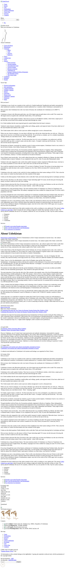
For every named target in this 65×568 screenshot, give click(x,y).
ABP (12, 558)
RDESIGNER (12, 560)
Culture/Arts (7, 58)
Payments (6, 542)
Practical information (9, 85)
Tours (5, 4)
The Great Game (11, 75)
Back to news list (5, 307)
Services (6, 13)
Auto (8, 51)
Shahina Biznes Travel (7, 551)
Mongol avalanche (12, 69)
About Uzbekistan (9, 10)
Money (6, 91)
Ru (5, 22)
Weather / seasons (9, 90)
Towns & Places (8, 45)
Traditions (6, 76)
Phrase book (7, 95)
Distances (6, 98)
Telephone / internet (9, 96)
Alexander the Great (12, 65)
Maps (5, 99)
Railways (9, 55)
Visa (5, 7)
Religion (6, 78)
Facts (5, 59)
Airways (9, 53)
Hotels (6, 6)
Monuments (7, 47)
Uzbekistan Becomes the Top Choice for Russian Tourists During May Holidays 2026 (24, 312)
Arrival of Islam (11, 67)
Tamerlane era (11, 70)
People (6, 79)
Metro (9, 50)
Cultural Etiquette (8, 88)
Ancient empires (11, 64)
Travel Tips (7, 12)
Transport (6, 48)
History (6, 61)
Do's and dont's (8, 87)
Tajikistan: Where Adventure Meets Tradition (13, 330)
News (5, 56)
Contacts (6, 15)
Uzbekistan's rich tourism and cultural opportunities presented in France (20, 348)
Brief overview (11, 62)
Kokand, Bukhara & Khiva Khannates (17, 72)
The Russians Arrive (12, 73)
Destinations (7, 9)
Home (2, 237)
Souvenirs (6, 93)
